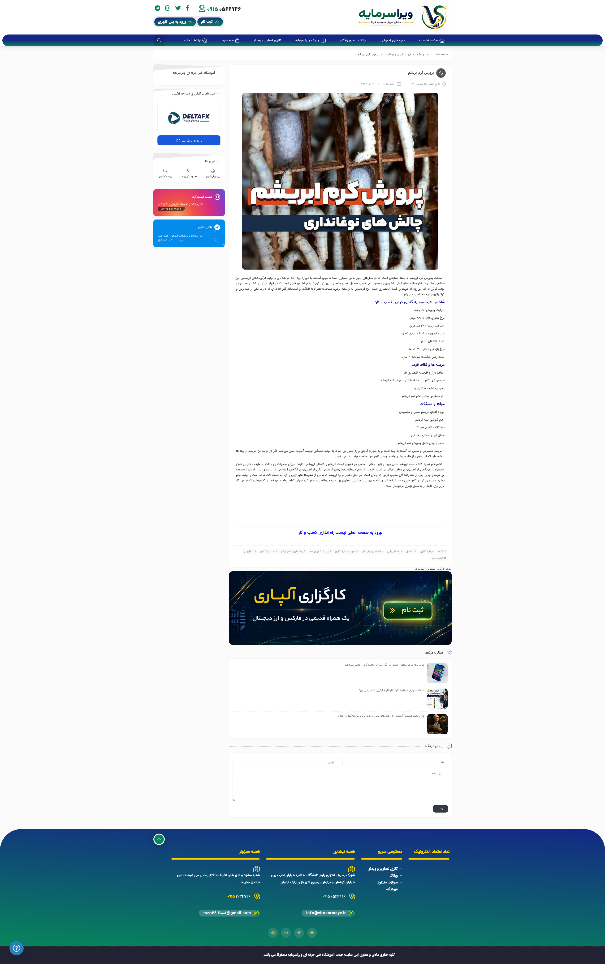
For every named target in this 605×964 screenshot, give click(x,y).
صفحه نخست (440, 54)
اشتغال (409, 552)
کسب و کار (437, 558)
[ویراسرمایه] (403, 17)
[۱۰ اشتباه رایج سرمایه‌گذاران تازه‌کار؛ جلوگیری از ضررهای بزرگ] (437, 699)
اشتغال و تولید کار (371, 552)
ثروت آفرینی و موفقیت (398, 54)
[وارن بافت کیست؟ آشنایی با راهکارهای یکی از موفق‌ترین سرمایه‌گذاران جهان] (437, 724)
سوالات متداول (387, 883)
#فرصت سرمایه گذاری (431, 552)
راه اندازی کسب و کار (292, 552)
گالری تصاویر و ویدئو (383, 869)
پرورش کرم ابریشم (319, 552)
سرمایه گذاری (267, 552)
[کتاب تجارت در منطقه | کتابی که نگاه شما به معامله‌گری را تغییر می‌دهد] (437, 673)
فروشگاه (392, 889)
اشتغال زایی (393, 552)
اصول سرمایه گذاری (345, 552)
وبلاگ (420, 54)
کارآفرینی (249, 552)
